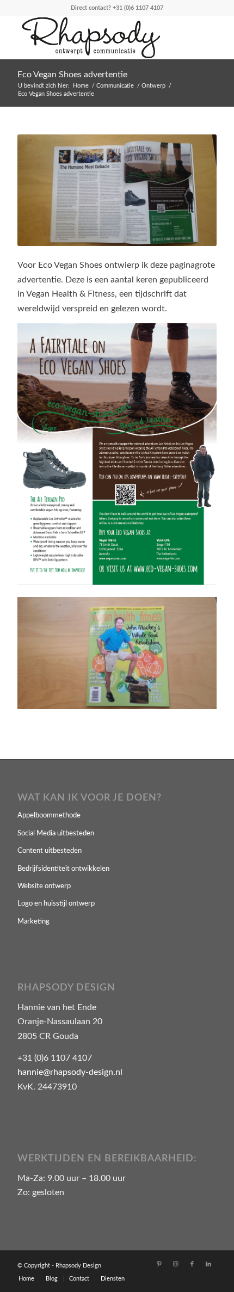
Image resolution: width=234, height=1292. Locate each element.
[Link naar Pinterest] (159, 1264)
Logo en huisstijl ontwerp (56, 903)
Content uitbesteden (49, 850)
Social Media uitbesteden (55, 833)
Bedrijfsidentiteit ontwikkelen (63, 868)
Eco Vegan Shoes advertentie (72, 74)
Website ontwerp (44, 886)
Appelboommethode (49, 815)
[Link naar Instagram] (176, 1264)
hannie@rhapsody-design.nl (69, 1072)
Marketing (33, 921)
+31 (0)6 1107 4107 (138, 8)
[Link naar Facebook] (192, 1264)
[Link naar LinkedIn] (208, 1264)
